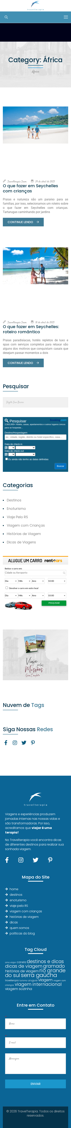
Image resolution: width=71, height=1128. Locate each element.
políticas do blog (22, 933)
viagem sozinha (18, 988)
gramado (54, 966)
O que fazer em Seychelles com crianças (30, 188)
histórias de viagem (24, 917)
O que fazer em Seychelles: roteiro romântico (31, 329)
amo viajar (10, 962)
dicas (14, 922)
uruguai (32, 980)
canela (21, 962)
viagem (45, 980)
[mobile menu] (66, 17)
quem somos (19, 928)
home (14, 889)
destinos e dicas (45, 961)
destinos (16, 894)
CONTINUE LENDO (21, 222)
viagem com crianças (26, 911)
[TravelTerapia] (35, 5)
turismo (23, 980)
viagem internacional (38, 984)
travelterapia (12, 980)
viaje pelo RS (19, 906)
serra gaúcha (39, 975)
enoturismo (18, 900)
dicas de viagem (23, 966)
